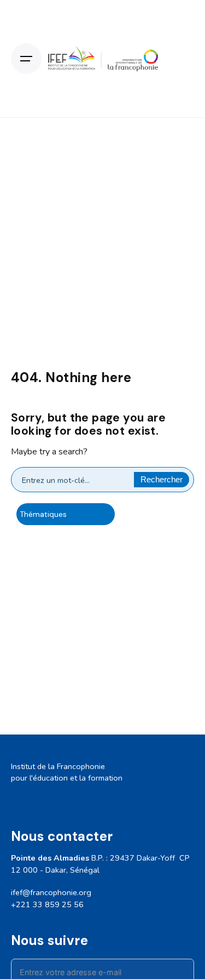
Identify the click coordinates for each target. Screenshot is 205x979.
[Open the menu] (26, 58)
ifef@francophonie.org (51, 892)
